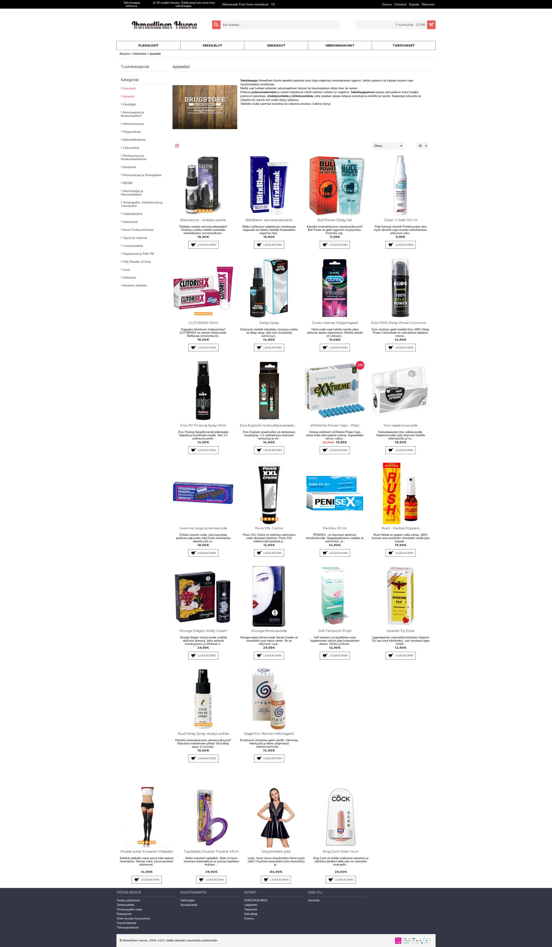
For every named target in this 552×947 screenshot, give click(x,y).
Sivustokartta (188, 904)
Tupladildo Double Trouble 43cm (211, 851)
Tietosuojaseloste (128, 927)
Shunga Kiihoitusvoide (269, 631)
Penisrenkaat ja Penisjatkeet (142, 175)
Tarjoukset (250, 909)
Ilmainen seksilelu (135, 285)
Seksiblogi (250, 914)
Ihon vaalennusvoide (400, 425)
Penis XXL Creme (269, 528)
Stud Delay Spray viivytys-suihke (203, 733)
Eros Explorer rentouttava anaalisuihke (270, 425)
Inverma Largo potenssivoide (203, 528)
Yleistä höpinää (126, 923)
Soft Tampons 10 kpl (334, 631)
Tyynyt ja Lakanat (135, 237)
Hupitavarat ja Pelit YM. (139, 253)
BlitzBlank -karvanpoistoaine (269, 220)
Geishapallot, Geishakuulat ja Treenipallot (142, 204)
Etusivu (125, 53)
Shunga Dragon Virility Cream (203, 631)
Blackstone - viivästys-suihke (203, 220)
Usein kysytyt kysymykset (133, 918)
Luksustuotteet (133, 245)
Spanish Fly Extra (400, 631)
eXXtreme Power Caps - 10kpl (334, 425)
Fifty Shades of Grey (137, 261)
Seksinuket (130, 221)
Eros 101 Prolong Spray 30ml (203, 425)
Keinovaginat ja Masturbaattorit (132, 114)
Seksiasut (129, 277)
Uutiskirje (314, 900)
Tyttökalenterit (132, 214)
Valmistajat (187, 900)
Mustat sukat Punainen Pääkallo (146, 851)
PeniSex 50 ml (335, 528)
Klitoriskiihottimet (134, 139)
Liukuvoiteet (131, 147)
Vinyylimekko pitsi (276, 851)
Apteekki (155, 53)
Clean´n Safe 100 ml (400, 220)
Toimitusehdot (125, 904)
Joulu (126, 269)
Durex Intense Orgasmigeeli (335, 323)
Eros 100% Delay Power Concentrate (401, 323)
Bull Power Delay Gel (334, 220)
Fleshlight (129, 104)
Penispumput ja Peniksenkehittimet (133, 157)
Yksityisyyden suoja (129, 909)
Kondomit (129, 167)
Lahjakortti (250, 904)
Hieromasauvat (133, 123)
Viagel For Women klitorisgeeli (269, 733)
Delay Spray (269, 323)
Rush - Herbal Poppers (400, 528)
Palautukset (124, 914)
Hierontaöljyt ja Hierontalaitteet (132, 192)
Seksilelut (139, 53)
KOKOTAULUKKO (255, 900)
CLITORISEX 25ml (203, 323)
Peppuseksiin (132, 131)
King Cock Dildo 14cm (341, 851)
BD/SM (127, 183)
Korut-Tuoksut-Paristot (138, 229)
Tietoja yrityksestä (128, 900)
